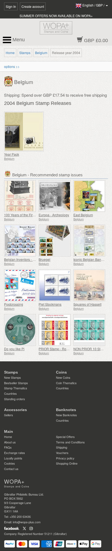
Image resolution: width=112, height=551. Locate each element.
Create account (32, 6)
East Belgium (83, 214)
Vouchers (62, 452)
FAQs (8, 447)
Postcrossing (13, 304)
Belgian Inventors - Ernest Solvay (28, 259)
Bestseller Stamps (16, 383)
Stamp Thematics (15, 388)
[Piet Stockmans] (54, 285)
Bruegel (44, 259)
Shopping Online (66, 463)
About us (10, 442)
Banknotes (66, 410)
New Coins (63, 377)
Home (10, 52)
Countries (10, 393)
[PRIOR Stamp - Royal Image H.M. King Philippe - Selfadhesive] (54, 330)
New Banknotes (66, 415)
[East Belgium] (89, 196)
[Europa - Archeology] (54, 196)
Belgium (41, 52)
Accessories (15, 410)
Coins (61, 372)
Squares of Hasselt (87, 304)
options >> (12, 66)
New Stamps (12, 377)
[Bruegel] (54, 240)
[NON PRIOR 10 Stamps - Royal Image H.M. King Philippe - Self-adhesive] (89, 330)
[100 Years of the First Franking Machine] (20, 196)
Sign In (11, 6)
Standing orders (14, 399)
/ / (93, 5)
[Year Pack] (28, 131)
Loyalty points (13, 458)
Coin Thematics (66, 383)
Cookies (9, 463)
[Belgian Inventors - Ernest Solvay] (20, 240)
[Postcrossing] (20, 285)
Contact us (11, 469)
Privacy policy (65, 458)
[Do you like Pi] (20, 330)
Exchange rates (14, 452)
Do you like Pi (14, 348)
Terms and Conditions (70, 442)
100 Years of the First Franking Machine (33, 214)
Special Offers (65, 436)
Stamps (24, 52)
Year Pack (11, 154)
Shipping (61, 447)
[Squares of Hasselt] (89, 285)
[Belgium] (9, 81)
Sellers (8, 415)
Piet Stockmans (50, 304)
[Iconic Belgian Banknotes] (89, 240)
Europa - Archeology (54, 214)
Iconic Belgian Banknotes (92, 259)
